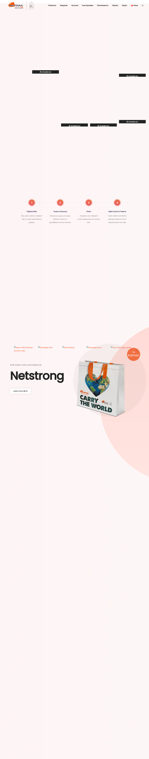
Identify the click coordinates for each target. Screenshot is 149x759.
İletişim (124, 5)
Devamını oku (46, 72)
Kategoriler (64, 5)
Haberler (115, 5)
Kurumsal (75, 5)
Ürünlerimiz (52, 5)
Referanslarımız (102, 5)
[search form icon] (143, 5)
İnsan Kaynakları (87, 5)
